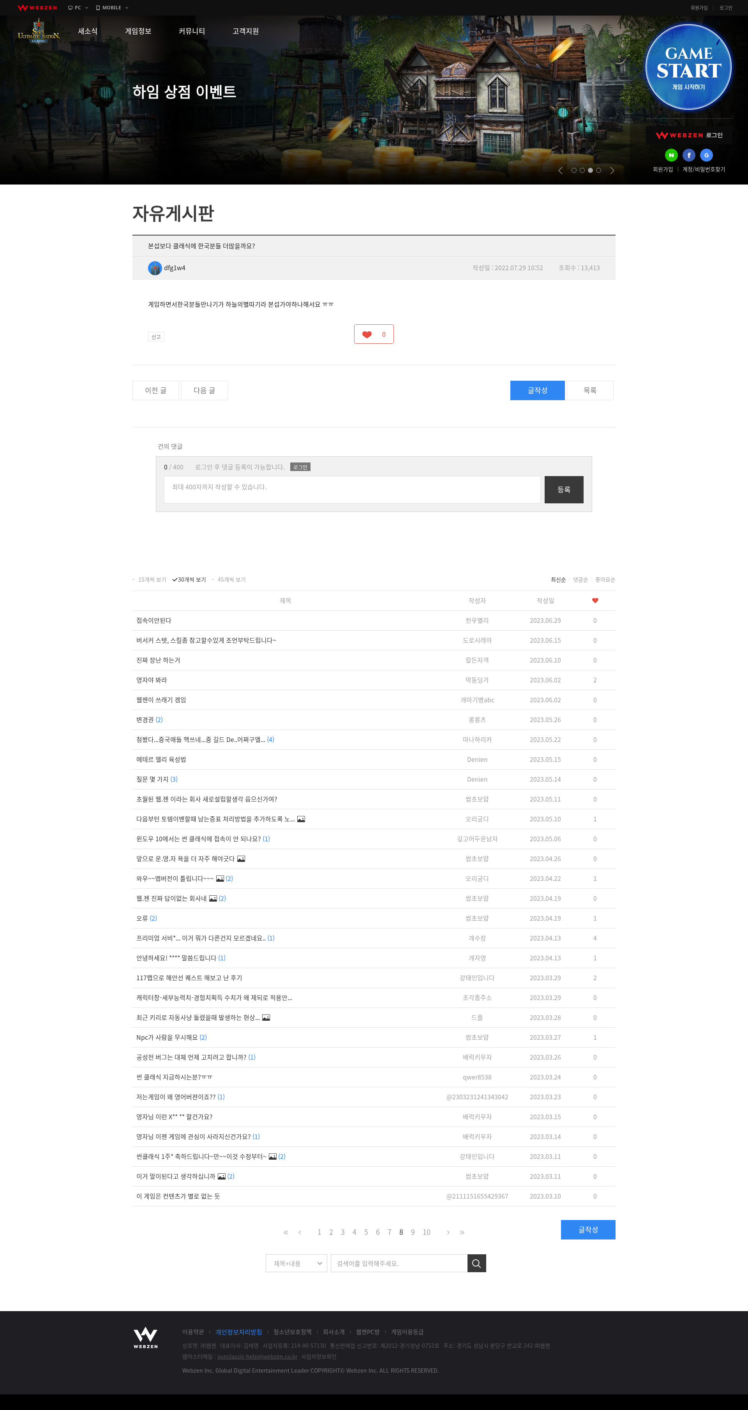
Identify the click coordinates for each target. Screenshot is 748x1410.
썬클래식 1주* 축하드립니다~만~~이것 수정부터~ (211, 1156)
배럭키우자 (477, 1057)
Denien (477, 759)
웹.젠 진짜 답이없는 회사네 (181, 898)
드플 (477, 1017)
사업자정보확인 (319, 1356)
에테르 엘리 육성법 (161, 759)
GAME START (688, 67)
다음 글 (204, 390)
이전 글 (156, 390)
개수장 (477, 937)
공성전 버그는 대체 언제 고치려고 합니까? (196, 1057)
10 (426, 1232)
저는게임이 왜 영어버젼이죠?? (180, 1096)
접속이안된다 (153, 620)
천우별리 (477, 620)
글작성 (538, 390)
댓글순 (580, 579)
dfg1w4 (174, 267)
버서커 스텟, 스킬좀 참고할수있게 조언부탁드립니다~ (206, 640)
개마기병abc (477, 699)
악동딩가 (477, 679)
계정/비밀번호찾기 (704, 169)
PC (78, 7)
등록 (564, 489)
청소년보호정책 (292, 1331)
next (612, 170)
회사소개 (334, 1331)
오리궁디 (477, 818)
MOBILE (111, 7)
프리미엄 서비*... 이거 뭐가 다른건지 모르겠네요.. (205, 937)
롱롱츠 (477, 719)
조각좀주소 (477, 997)
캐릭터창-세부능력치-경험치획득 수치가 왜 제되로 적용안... (214, 997)
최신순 (558, 579)
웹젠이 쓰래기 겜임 (161, 699)
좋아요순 (605, 579)
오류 (146, 918)
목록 (590, 390)
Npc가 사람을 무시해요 (171, 1037)
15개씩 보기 (152, 579)
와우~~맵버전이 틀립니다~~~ (184, 878)
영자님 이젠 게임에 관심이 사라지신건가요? (198, 1136)
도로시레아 (477, 640)
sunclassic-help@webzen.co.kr (257, 1356)
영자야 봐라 (151, 679)
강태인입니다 (477, 977)
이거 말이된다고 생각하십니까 (185, 1176)
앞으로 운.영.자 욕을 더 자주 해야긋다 (186, 858)
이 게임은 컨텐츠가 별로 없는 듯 (178, 1196)
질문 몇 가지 (157, 779)
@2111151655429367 (477, 1196)
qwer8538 (477, 1076)
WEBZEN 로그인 (689, 135)
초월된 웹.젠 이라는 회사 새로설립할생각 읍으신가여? (206, 798)
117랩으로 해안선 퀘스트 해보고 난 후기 (189, 977)
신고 (156, 336)
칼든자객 (477, 660)
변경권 (149, 719)
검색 (477, 1263)
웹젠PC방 (368, 1331)
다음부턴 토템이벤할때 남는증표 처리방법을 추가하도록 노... (216, 818)
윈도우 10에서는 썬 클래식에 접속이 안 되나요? (203, 838)
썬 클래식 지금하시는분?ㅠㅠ (174, 1076)
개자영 (477, 957)
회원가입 (699, 7)
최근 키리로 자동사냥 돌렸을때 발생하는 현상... (198, 1017)
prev (560, 170)
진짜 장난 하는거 (158, 660)
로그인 (726, 7)
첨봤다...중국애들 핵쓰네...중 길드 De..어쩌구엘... (205, 739)
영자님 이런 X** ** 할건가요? (174, 1116)
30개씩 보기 (192, 579)
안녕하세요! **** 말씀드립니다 (181, 957)
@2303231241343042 (477, 1096)
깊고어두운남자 (477, 838)
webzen (37, 8)
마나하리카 (477, 739)
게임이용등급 (407, 1331)
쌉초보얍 (477, 798)
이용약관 (193, 1331)
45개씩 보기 (232, 579)
